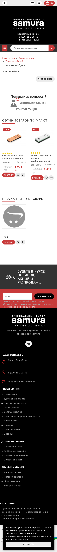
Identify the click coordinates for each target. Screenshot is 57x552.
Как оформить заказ (15, 403)
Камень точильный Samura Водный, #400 (13, 157)
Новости (8, 425)
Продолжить (45, 79)
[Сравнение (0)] (40, 3)
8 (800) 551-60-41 (28, 37)
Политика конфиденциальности (22, 416)
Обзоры (8, 434)
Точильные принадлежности (17, 518)
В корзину (8, 175)
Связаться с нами (13, 459)
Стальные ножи (10, 515)
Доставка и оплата (14, 398)
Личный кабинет (13, 472)
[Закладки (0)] (33, 3)
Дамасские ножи (11, 512)
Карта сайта (10, 420)
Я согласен (28, 544)
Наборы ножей (32, 508)
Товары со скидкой (15, 451)
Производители (13, 446)
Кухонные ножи (10, 508)
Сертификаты (11, 407)
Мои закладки (12, 481)
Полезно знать (12, 429)
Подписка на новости (16, 455)
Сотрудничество (13, 412)
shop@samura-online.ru (22, 381)
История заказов (13, 477)
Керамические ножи (36, 512)
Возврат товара (13, 485)
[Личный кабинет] (5, 3)
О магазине (10, 394)
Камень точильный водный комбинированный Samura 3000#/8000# (42, 158)
